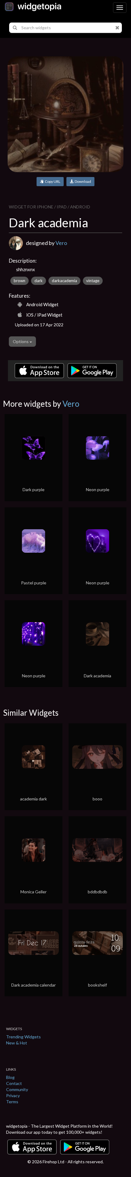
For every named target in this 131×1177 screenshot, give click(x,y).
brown (19, 280)
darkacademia (64, 280)
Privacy (13, 1095)
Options (21, 341)
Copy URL (52, 181)
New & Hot (16, 1042)
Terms (12, 1101)
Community (17, 1089)
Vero (61, 242)
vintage (92, 280)
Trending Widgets (23, 1036)
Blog (10, 1077)
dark (38, 280)
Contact (14, 1083)
